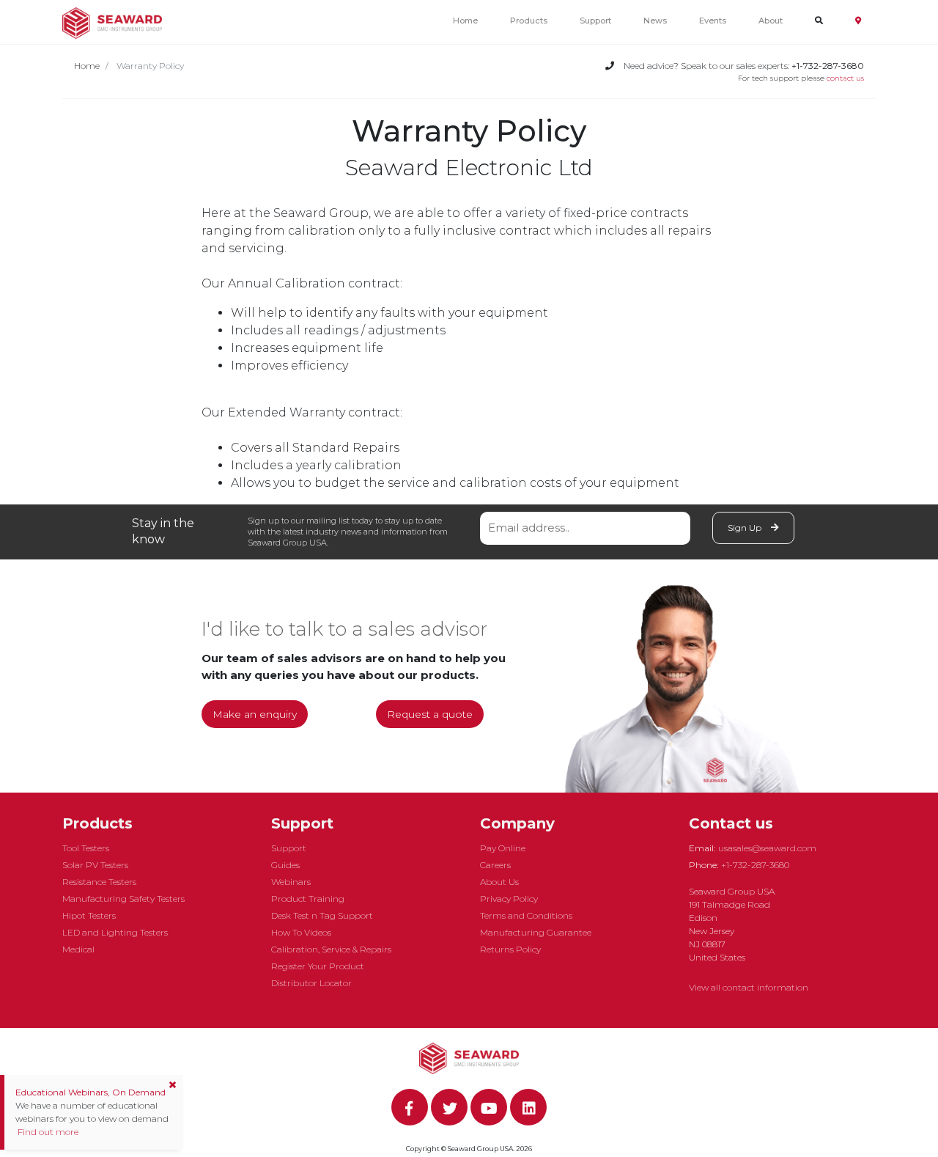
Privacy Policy (509, 898)
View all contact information (748, 987)
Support (595, 20)
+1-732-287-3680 (755, 864)
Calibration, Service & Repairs (331, 949)
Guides (285, 864)
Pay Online (502, 847)
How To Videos (301, 932)
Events (712, 20)
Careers (495, 864)
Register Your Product (317, 966)
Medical (78, 949)
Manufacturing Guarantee (535, 932)
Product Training (307, 898)
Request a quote (430, 714)
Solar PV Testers (95, 864)
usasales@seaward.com (767, 847)
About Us (499, 881)
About (770, 20)
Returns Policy (510, 949)
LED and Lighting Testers (115, 932)
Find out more (46, 1131)
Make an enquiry (255, 714)
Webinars (291, 881)
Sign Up (746, 527)
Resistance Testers (99, 881)
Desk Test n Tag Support (322, 915)
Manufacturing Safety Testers (123, 898)
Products (528, 20)
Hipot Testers (89, 915)
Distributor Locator (311, 982)
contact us (845, 78)
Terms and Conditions (526, 915)
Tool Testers (85, 847)
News (655, 20)
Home (465, 20)
